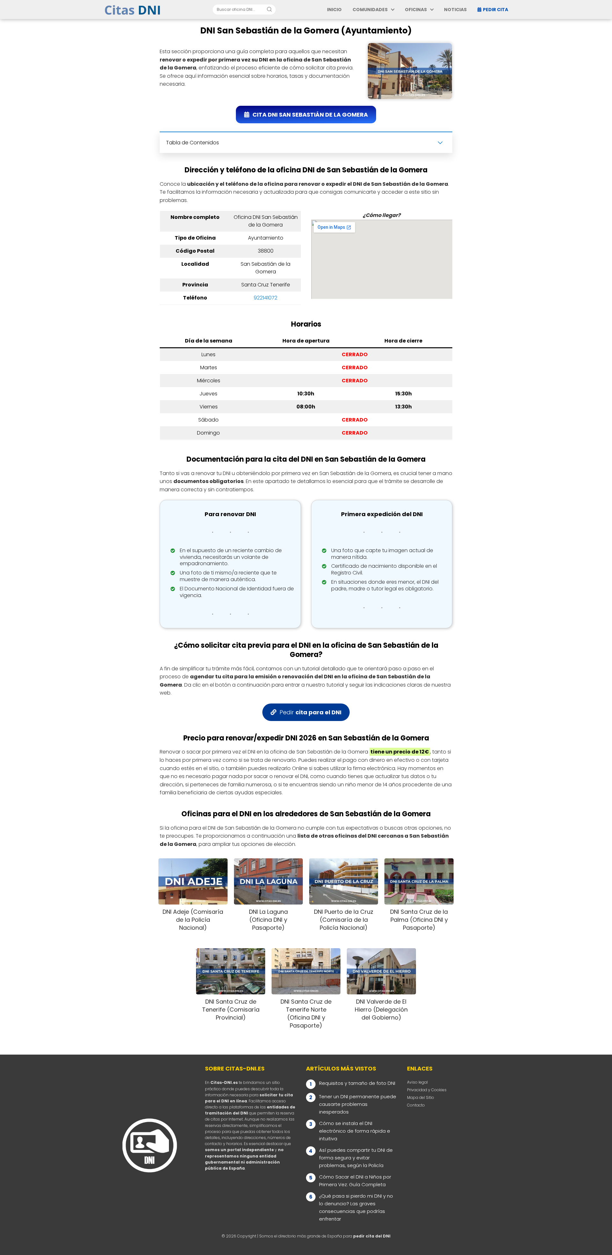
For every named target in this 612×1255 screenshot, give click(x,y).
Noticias (455, 9)
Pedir (310, 712)
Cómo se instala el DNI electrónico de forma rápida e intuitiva (354, 1131)
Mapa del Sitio (420, 1097)
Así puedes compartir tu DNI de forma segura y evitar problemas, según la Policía (356, 1158)
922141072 (265, 297)
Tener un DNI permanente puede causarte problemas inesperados (357, 1104)
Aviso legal (417, 1082)
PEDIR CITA (495, 9)
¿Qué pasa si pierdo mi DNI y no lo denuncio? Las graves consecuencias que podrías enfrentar (356, 1207)
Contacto (416, 1105)
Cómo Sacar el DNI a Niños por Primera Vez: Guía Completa (355, 1180)
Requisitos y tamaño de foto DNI (357, 1083)
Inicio (334, 9)
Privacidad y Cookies (427, 1090)
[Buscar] (269, 9)
